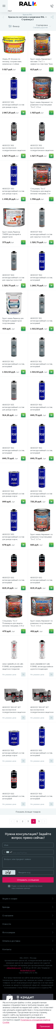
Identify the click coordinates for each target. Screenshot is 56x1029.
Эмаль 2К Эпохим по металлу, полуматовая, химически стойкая (12, 61)
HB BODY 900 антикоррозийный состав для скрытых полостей (41, 234)
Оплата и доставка (11, 941)
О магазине (7, 915)
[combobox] (7, 852)
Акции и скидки (9, 898)
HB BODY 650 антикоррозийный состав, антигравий (13, 580)
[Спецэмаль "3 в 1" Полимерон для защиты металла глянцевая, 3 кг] (42, 174)
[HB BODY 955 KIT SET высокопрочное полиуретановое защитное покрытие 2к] (14, 692)
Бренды (6, 907)
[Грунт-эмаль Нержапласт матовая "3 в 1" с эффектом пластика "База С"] (42, 44)
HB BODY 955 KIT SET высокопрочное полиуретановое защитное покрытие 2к (14, 711)
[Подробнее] (23, 69)
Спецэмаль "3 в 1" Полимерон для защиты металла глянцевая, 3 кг (40, 191)
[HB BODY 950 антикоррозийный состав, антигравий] (42, 260)
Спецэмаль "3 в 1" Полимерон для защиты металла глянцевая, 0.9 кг (13, 623)
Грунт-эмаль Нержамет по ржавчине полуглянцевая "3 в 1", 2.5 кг (41, 104)
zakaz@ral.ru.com (14, 968)
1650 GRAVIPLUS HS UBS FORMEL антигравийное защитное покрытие (12, 666)
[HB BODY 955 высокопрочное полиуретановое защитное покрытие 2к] (14, 131)
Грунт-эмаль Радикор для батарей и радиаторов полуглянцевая (12, 320)
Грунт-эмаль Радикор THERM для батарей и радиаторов (11, 234)
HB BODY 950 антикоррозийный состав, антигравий (41, 277)
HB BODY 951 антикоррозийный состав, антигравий (41, 320)
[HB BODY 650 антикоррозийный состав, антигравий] (14, 563)
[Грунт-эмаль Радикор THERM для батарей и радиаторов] (14, 217)
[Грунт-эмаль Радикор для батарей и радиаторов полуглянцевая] (14, 304)
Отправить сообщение (28, 880)
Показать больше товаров (28, 812)
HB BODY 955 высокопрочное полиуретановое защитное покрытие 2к (14, 149)
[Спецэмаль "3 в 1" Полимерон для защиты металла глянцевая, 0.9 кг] (14, 606)
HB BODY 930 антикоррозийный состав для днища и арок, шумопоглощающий (13, 106)
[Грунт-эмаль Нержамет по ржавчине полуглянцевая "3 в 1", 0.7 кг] (42, 520)
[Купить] (23, 113)
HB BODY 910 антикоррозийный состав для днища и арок (13, 493)
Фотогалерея (8, 932)
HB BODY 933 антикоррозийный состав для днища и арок (13, 407)
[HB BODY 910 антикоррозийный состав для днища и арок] (14, 476)
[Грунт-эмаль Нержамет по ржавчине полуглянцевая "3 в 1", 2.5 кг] (42, 87)
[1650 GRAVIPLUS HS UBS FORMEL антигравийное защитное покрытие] (14, 649)
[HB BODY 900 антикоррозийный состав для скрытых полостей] (42, 217)
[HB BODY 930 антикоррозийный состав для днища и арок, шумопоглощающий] (14, 87)
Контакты (6, 949)
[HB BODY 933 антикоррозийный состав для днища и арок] (14, 390)
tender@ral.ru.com (27, 970)
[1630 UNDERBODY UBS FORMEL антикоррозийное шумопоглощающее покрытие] (42, 649)
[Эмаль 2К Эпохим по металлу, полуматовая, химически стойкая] (14, 44)
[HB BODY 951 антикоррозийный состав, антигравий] (42, 304)
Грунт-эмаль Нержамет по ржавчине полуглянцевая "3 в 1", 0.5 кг (41, 623)
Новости (6, 924)
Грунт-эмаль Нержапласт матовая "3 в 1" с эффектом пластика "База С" (41, 63)
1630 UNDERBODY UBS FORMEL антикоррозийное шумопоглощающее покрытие (41, 668)
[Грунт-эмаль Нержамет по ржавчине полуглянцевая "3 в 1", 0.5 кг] (42, 606)
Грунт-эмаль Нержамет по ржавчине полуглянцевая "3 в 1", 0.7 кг (41, 536)
